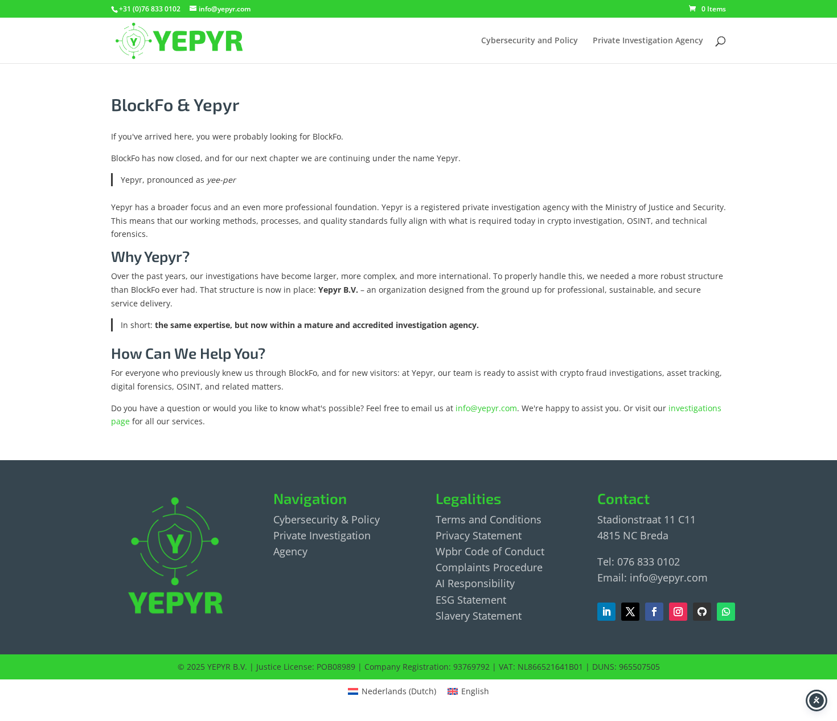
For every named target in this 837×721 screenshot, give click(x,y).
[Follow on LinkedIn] (606, 612)
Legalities (468, 498)
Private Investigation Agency (648, 41)
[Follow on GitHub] (702, 612)
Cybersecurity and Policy (529, 41)
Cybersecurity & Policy (326, 519)
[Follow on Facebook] (630, 612)
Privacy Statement (479, 535)
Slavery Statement (479, 615)
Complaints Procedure (489, 567)
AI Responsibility (475, 583)
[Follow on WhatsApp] (726, 612)
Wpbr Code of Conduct (490, 551)
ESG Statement (471, 600)
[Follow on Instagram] (678, 612)
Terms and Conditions (488, 519)
